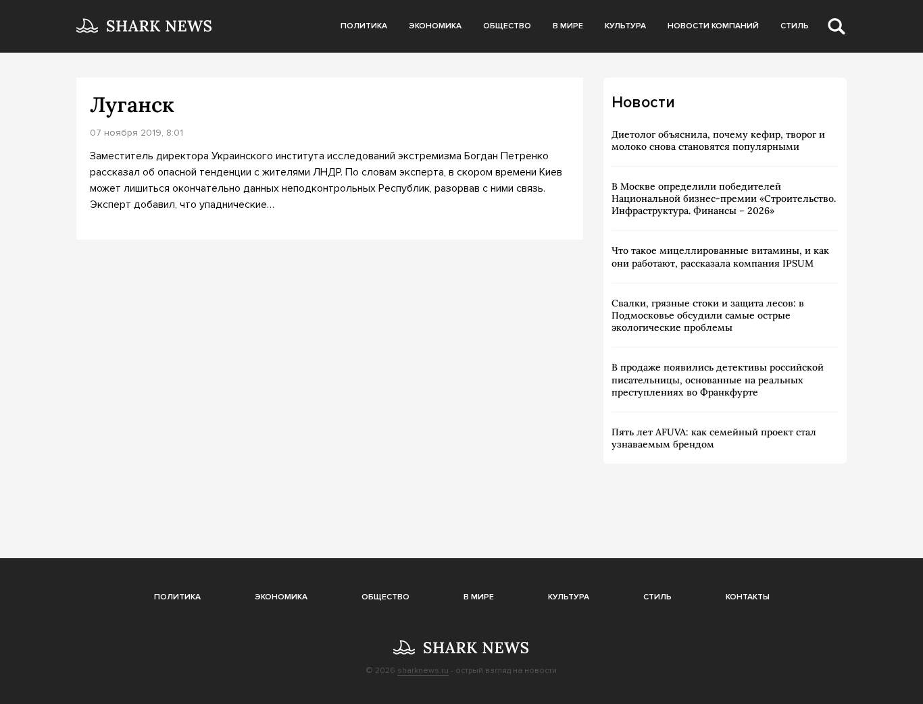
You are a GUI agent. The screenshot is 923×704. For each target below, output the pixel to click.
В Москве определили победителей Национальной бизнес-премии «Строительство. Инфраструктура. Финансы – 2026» (724, 198)
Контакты (748, 597)
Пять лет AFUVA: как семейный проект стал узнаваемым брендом (714, 438)
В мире (568, 26)
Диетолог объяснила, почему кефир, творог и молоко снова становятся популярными (718, 140)
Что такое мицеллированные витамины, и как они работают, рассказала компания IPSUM (720, 256)
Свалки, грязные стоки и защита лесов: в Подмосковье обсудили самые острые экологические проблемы (708, 315)
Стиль (794, 26)
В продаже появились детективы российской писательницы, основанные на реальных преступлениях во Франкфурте (718, 379)
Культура (625, 26)
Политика (364, 26)
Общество (507, 26)
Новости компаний (713, 26)
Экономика (435, 26)
